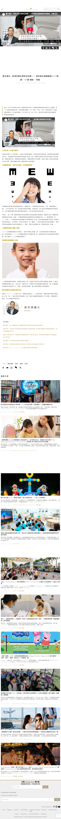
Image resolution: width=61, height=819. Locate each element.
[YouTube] (59, 806)
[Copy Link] (57, 48)
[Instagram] (56, 806)
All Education (32, 450)
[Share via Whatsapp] (50, 48)
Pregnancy (9, 809)
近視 (26, 363)
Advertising (43, 813)
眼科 (16, 363)
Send (45, 787)
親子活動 (22, 411)
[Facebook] (54, 806)
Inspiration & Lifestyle (20, 505)
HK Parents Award (52, 809)
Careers (16, 813)
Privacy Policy (24, 813)
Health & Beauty (32, 82)
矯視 (21, 363)
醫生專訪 (10, 363)
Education (16, 450)
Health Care (42, 82)
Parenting (44, 809)
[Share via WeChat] (53, 47)
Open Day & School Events (29, 703)
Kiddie (30, 811)
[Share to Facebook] (43, 48)
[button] (2, 9)
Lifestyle (16, 411)
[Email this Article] (47, 48)
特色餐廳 (15, 776)
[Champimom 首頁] (21, 10)
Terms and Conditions (34, 813)
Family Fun (32, 505)
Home (3, 809)
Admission (24, 450)
